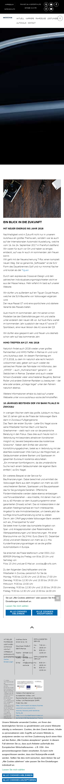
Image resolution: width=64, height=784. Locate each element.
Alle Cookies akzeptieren (19, 780)
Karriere (30, 18)
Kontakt (32, 23)
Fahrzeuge (41, 18)
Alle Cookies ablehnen (18, 775)
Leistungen (52, 18)
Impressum (9, 4)
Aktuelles (8, 639)
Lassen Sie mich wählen (13, 769)
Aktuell (20, 18)
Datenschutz (9, 9)
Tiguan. (25, 270)
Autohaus (21, 23)
